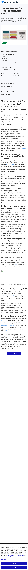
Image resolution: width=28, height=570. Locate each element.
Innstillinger (4, 559)
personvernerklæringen (9, 556)
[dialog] (14, 556)
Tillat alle (14, 567)
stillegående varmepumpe (8, 295)
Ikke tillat (14, 563)
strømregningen (10, 164)
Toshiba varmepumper (12, 330)
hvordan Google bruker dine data (16, 555)
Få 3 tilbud (14, 353)
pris (2, 320)
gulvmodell (23, 148)
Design (16, 264)
